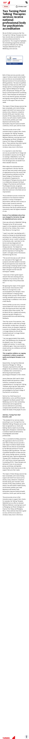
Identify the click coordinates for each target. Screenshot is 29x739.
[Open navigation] (26, 2)
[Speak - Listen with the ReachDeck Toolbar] (26, 737)
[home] (7, 3)
